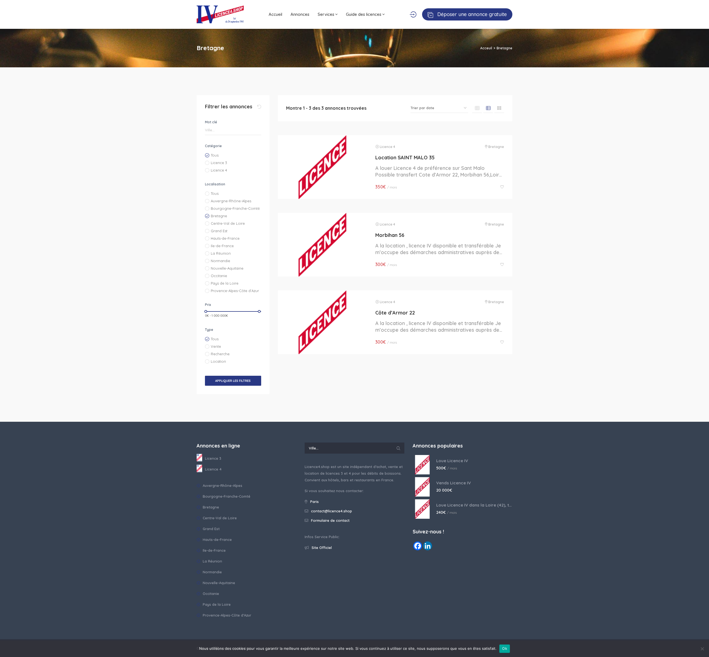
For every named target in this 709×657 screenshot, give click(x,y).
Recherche (220, 354)
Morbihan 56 (389, 235)
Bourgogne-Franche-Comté (235, 208)
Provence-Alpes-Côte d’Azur (235, 290)
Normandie (220, 261)
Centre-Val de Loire (228, 223)
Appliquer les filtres (233, 381)
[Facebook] (417, 545)
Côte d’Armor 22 (395, 313)
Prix (208, 305)
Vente (216, 346)
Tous (215, 155)
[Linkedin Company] (427, 545)
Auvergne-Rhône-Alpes (231, 201)
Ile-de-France (222, 246)
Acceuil (486, 48)
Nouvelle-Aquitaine (227, 268)
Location (218, 361)
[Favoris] (502, 187)
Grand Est (219, 231)
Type (209, 330)
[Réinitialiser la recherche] (259, 106)
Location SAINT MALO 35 (405, 157)
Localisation (215, 184)
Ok (504, 648)
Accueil (275, 14)
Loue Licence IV (452, 460)
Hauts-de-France (225, 238)
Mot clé (211, 122)
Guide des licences (364, 14)
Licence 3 (219, 162)
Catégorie (213, 146)
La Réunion (221, 253)
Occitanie (219, 275)
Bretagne (219, 216)
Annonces (300, 14)
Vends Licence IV (453, 482)
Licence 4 (219, 170)
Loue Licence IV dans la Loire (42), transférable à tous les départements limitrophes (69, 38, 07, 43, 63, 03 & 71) (474, 505)
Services (326, 14)
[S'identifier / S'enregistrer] (413, 14)
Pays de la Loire (224, 283)
